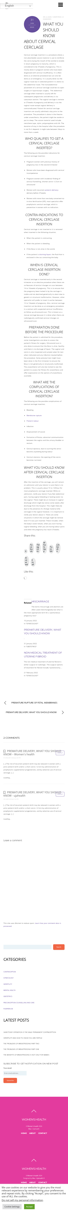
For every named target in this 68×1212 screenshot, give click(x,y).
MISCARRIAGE (40, 601)
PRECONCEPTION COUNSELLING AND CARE (18, 1003)
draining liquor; (45, 254)
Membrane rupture (34, 415)
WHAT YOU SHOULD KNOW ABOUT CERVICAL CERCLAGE (43, 35)
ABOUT (32, 1133)
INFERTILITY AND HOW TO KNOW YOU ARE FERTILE (22, 1038)
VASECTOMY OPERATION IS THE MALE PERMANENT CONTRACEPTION (29, 1032)
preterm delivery (51, 190)
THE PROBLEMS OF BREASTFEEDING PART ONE (21, 1049)
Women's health (32, 1126)
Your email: (7, 1068)
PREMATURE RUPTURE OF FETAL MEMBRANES (34, 702)
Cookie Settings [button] (12, 1206)
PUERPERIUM (8, 1009)
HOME (24, 1133)
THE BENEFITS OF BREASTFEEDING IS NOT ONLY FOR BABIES (26, 1055)
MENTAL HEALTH (9, 990)
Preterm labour (33, 421)
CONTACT (42, 1133)
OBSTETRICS (57, 17)
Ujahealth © (40, 1178)
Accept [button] (29, 1206)
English (9, 5)
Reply (60, 753)
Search (58, 947)
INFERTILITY (7, 984)
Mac (29, 1129)
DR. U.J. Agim (47, 17)
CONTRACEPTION (9, 972)
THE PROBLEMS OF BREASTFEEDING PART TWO (21, 1043)
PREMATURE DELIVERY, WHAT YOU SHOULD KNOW (31, 712)
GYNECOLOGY (8, 978)
